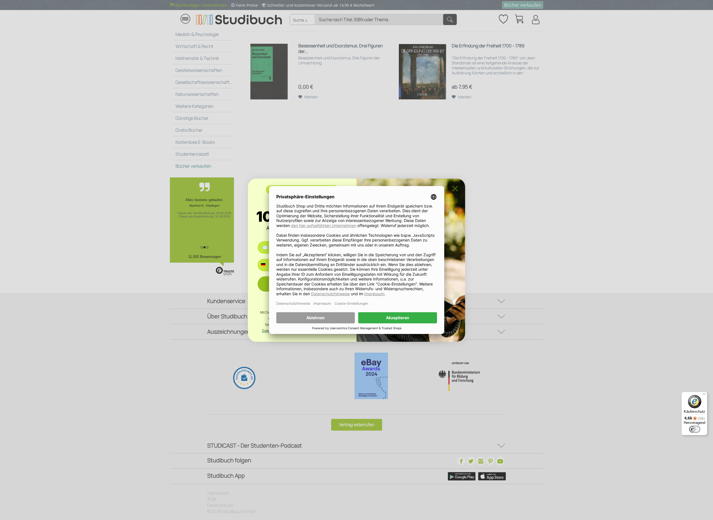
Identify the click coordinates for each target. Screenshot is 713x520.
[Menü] (704, 395)
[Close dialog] (455, 188)
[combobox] (267, 265)
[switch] (694, 429)
